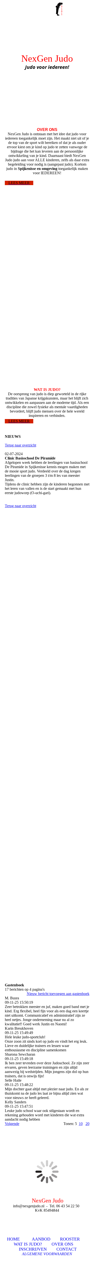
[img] (60, 8)
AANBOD (41, 1239)
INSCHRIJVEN (33, 1249)
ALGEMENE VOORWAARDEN (47, 1254)
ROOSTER (70, 1239)
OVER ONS (62, 1244)
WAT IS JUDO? (28, 1244)
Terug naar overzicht (20, 445)
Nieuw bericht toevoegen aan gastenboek (58, 994)
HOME (13, 1239)
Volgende (12, 1124)
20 (87, 1124)
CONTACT (66, 1249)
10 (81, 1124)
